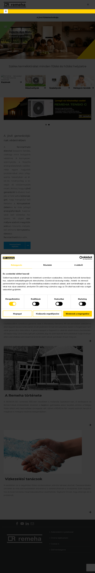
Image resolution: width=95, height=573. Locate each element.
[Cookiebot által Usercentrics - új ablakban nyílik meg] (81, 258)
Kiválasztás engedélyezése (47, 314)
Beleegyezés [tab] (16, 265)
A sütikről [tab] (78, 265)
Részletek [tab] (47, 265)
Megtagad (17, 314)
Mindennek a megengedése (77, 314)
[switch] (35, 304)
